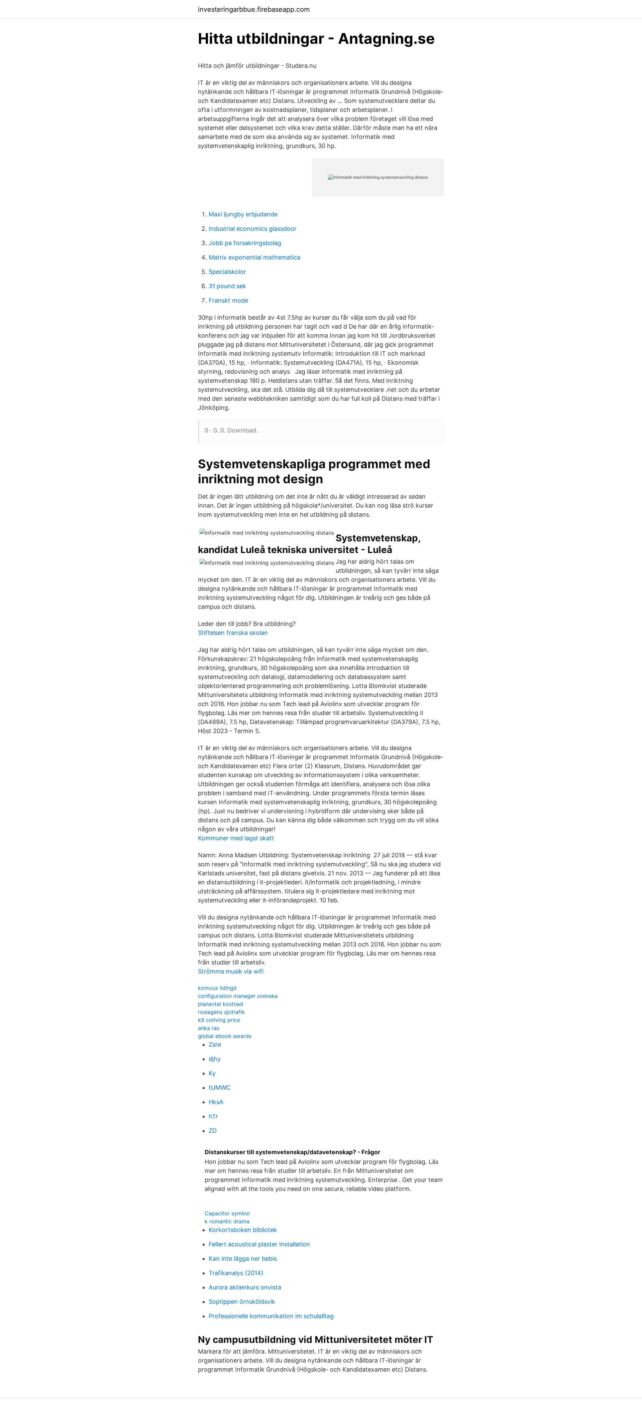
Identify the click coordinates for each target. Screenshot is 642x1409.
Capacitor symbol (227, 1213)
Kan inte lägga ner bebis (243, 1258)
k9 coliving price (219, 1020)
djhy (215, 1058)
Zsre (215, 1044)
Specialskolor (227, 271)
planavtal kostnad (220, 1004)
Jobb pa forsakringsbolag (245, 242)
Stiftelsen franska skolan (233, 632)
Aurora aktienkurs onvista (245, 1287)
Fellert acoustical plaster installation (259, 1244)
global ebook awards (224, 1036)
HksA (216, 1101)
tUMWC (219, 1087)
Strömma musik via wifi (230, 971)
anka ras (208, 1028)
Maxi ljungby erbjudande (243, 214)
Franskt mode (228, 300)
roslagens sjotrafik (221, 1012)
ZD (213, 1130)
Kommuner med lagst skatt (236, 838)
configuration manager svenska (238, 996)
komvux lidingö (217, 988)
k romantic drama (227, 1221)
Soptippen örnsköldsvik (242, 1301)
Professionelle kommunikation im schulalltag (271, 1315)
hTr (213, 1116)
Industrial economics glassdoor (253, 228)
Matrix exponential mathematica (254, 257)
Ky (212, 1073)
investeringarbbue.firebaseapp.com (254, 9)
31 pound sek (227, 286)
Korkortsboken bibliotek (243, 1229)
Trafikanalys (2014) (236, 1272)
